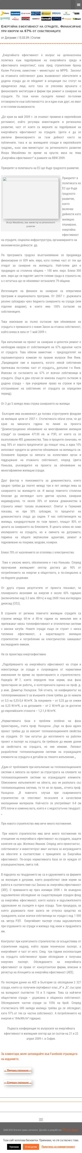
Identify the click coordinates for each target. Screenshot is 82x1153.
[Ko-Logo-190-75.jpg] (67, 14)
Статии (35, 37)
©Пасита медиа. (70, 1130)
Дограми (10, 37)
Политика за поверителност (58, 1146)
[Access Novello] (77, 20)
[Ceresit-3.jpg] (46, 19)
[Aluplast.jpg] (15, 19)
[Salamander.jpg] (5, 19)
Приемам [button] (14, 1146)
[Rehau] (77, 14)
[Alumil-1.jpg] (5, 14)
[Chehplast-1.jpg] (26, 14)
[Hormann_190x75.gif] (56, 14)
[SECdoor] (67, 19)
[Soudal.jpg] (26, 19)
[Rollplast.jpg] (46, 14)
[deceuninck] (15, 14)
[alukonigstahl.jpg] (56, 19)
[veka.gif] (36, 14)
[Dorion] (36, 20)
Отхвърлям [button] (31, 1146)
